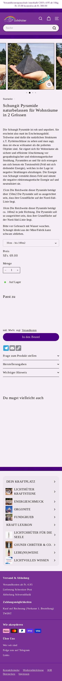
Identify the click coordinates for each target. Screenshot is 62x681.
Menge (7, 263)
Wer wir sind (10, 645)
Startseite (8, 99)
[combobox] (31, 27)
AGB (49, 670)
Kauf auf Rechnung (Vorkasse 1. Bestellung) (28, 608)
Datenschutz (9, 674)
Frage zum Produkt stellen (20, 355)
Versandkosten (29, 330)
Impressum (24, 674)
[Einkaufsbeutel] (49, 18)
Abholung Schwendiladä (17, 594)
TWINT (7, 613)
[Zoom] (49, 84)
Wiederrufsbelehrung (33, 670)
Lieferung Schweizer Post (17, 589)
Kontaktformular (11, 670)
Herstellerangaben (15, 364)
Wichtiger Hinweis (15, 372)
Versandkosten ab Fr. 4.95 (18, 584)
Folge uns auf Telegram (16, 650)
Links (6, 655)
